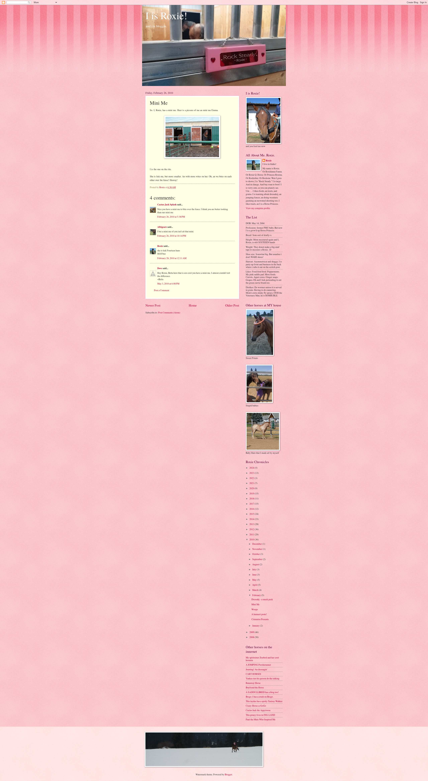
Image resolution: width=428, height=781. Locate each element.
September (257, 559)
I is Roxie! (166, 15)
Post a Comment (161, 290)
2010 (252, 539)
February (256, 595)
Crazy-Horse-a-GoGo (256, 705)
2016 (252, 508)
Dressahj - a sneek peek (262, 599)
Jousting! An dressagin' (256, 669)
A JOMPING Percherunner (258, 664)
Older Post (232, 305)
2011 (252, 534)
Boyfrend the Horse (255, 687)
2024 (252, 467)
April (255, 584)
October (256, 554)
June (254, 574)
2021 (252, 483)
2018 (252, 498)
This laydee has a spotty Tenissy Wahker (264, 701)
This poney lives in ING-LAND (260, 714)
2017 (252, 503)
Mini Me (255, 604)
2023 (252, 472)
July (254, 569)
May (254, 579)
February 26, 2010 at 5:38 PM (171, 216)
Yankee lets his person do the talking (262, 678)
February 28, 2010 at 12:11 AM (171, 258)
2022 (252, 478)
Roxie (160, 246)
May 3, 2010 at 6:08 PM (168, 283)
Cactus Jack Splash (167, 204)
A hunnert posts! (259, 614)
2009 (252, 632)
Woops (254, 609)
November (257, 549)
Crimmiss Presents (260, 619)
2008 (252, 637)
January (256, 625)
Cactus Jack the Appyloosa (258, 710)
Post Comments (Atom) (169, 312)
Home (193, 305)
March (255, 590)
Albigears (162, 227)
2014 (252, 519)
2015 (252, 513)
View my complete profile (258, 208)
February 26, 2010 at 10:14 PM (171, 235)
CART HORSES (253, 673)
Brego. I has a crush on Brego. (259, 696)
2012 (252, 529)
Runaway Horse (253, 683)
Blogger (228, 774)
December (257, 543)
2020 (252, 488)
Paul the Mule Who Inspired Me (260, 719)
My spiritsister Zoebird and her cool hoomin (262, 659)
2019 (252, 493)
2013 (252, 524)
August (255, 564)
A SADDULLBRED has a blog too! (262, 692)
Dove (159, 268)
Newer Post (152, 305)
